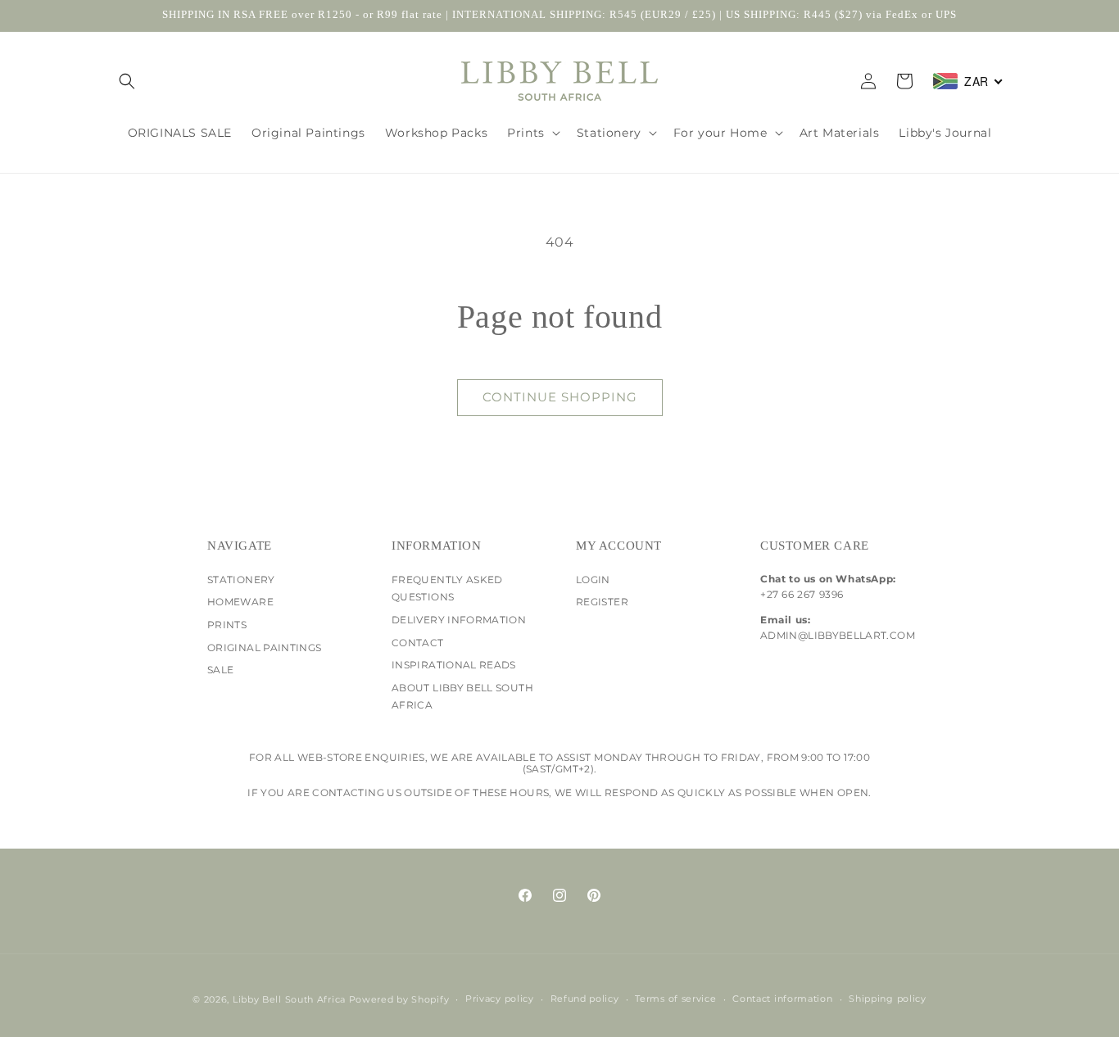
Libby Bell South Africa (289, 999)
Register (602, 601)
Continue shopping (559, 397)
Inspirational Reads (454, 665)
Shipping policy (887, 998)
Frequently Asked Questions (447, 588)
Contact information (782, 998)
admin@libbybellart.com (836, 635)
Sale (220, 669)
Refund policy (584, 998)
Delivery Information (459, 620)
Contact (418, 642)
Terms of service (675, 998)
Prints (227, 624)
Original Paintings (264, 647)
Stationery (241, 579)
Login (593, 579)
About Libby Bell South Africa (462, 697)
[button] (127, 81)
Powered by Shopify (399, 999)
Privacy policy (499, 998)
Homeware (240, 601)
